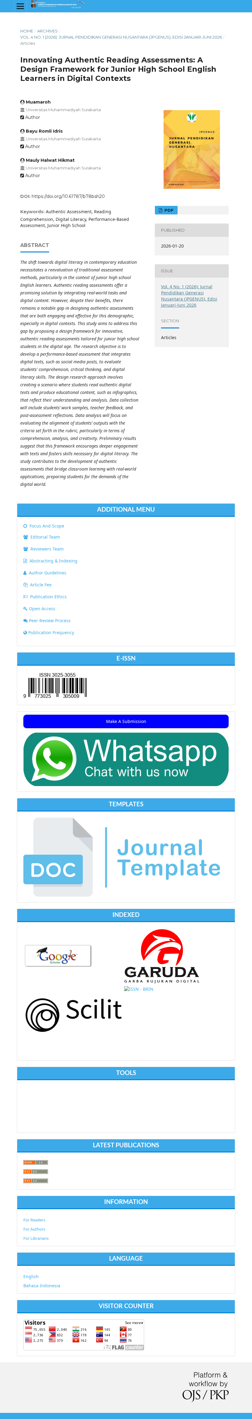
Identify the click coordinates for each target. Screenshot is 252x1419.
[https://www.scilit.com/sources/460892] (73, 1031)
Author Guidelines (47, 573)
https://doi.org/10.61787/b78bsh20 (68, 196)
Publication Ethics (48, 597)
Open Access (42, 608)
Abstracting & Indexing (53, 561)
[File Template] (121, 895)
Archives (47, 30)
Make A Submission (126, 721)
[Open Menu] (20, 6)
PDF (168, 210)
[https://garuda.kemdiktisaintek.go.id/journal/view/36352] (162, 982)
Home (26, 30)
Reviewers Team (46, 549)
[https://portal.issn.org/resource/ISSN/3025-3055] (138, 989)
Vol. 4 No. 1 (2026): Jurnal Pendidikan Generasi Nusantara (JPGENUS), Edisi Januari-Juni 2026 (121, 37)
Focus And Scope (46, 526)
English (31, 1276)
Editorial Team (44, 537)
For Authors (34, 1229)
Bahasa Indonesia (41, 1285)
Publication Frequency (51, 632)
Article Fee (41, 585)
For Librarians (36, 1238)
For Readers (34, 1220)
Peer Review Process (50, 620)
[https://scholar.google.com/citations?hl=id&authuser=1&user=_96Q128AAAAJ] (58, 966)
